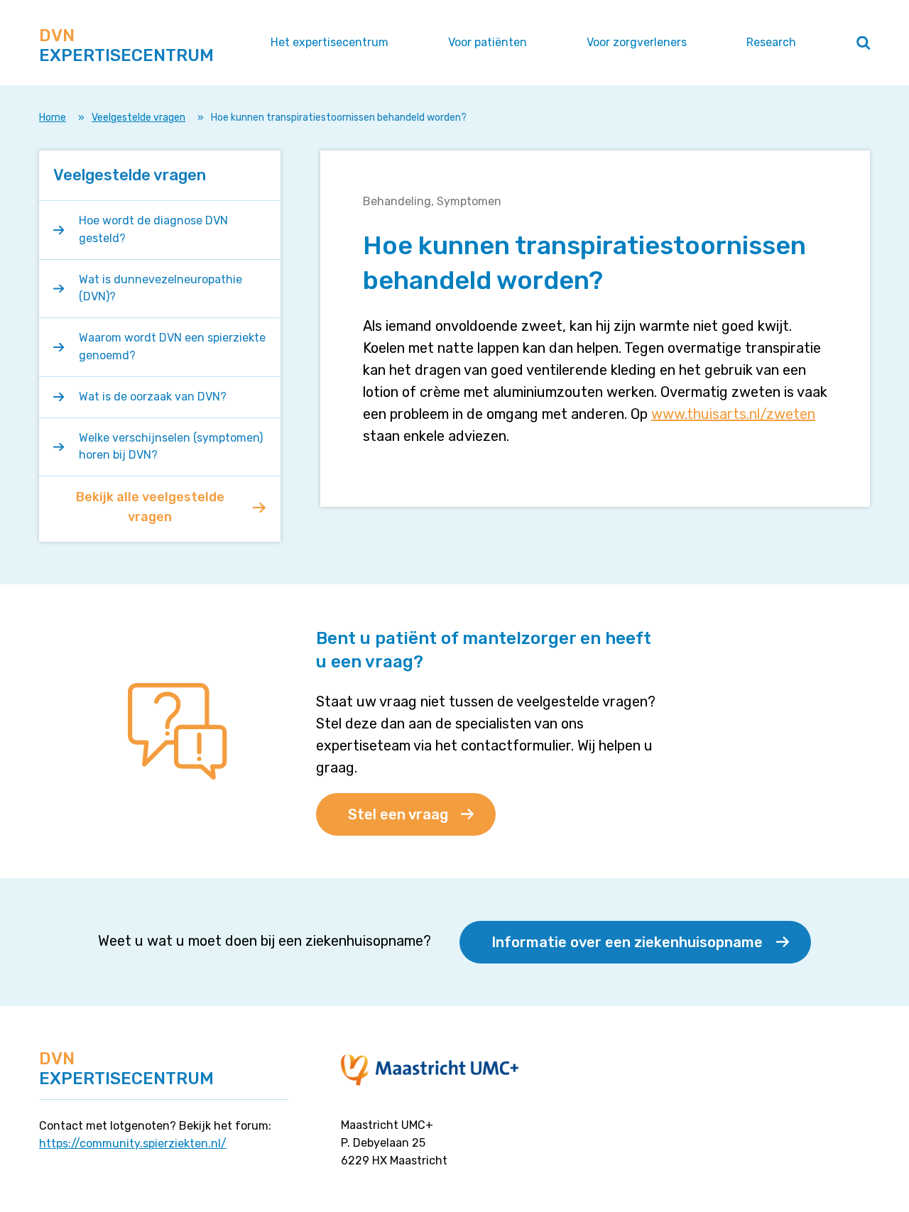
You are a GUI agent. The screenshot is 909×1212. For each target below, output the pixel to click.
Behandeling (397, 201)
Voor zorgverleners (637, 42)
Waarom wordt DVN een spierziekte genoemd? (172, 346)
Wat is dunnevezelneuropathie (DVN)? (160, 288)
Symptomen (469, 201)
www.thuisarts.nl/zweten (733, 413)
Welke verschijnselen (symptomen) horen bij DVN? (171, 446)
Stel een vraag (398, 814)
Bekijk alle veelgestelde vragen (150, 507)
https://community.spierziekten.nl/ (133, 1143)
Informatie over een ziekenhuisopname (627, 942)
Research (771, 42)
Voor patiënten (487, 42)
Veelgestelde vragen (138, 117)
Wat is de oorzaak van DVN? (153, 396)
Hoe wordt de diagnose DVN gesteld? (153, 229)
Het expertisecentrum (329, 42)
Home (52, 117)
